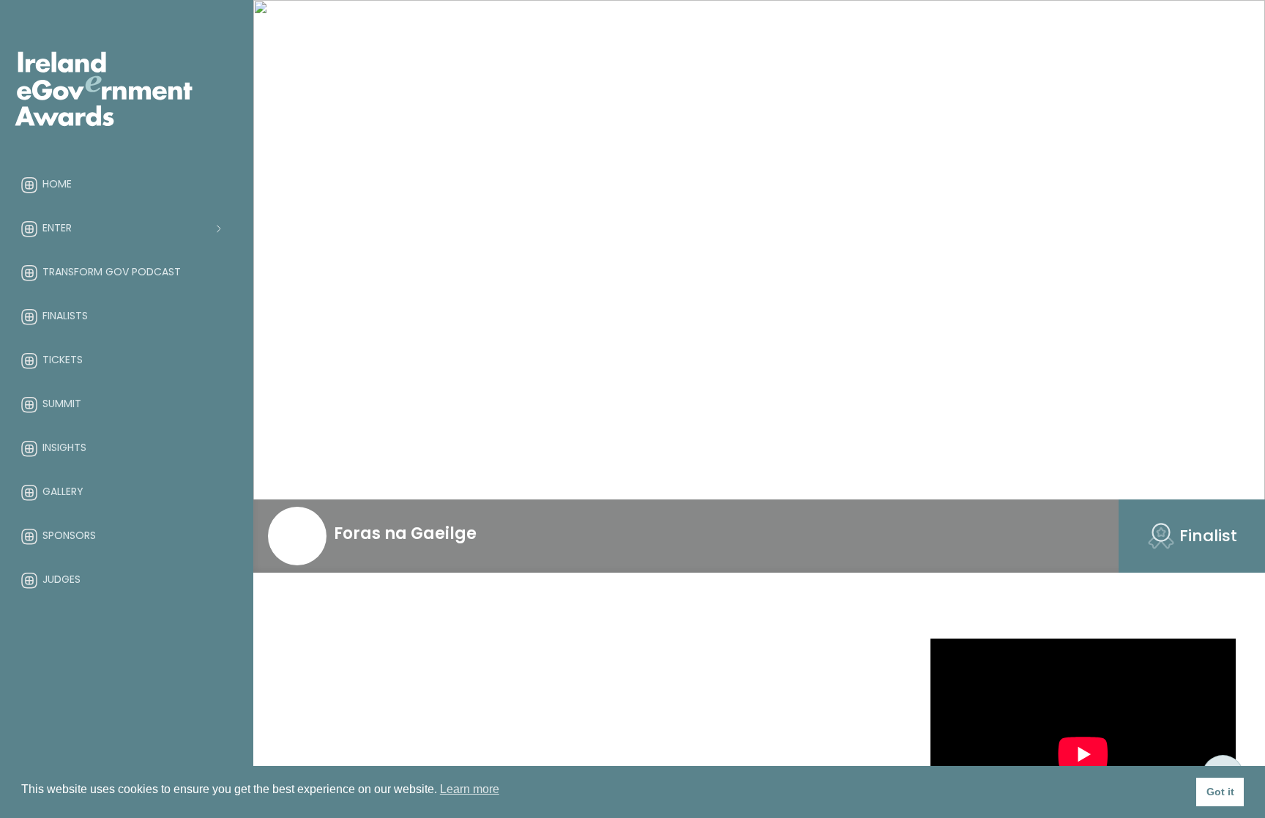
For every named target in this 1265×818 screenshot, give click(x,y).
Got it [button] (1220, 791)
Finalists (65, 315)
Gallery (62, 491)
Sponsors (69, 535)
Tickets (62, 359)
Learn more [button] (469, 789)
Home (57, 183)
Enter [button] (57, 227)
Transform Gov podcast (111, 271)
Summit (61, 403)
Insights (64, 447)
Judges (61, 579)
